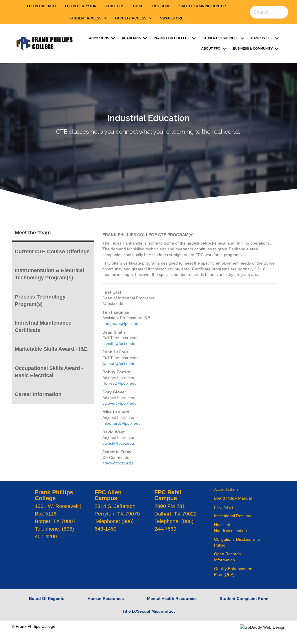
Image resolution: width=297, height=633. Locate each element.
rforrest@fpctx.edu (119, 383)
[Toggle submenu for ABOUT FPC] (224, 48)
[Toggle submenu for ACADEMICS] (145, 38)
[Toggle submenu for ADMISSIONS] (113, 38)
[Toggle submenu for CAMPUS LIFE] (276, 38)
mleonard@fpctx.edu (121, 423)
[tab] (53, 232)
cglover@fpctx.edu (119, 403)
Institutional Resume (232, 515)
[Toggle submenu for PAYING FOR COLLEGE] (193, 38)
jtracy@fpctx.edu (117, 463)
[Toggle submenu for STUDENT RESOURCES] (242, 38)
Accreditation (226, 489)
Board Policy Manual (233, 498)
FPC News (223, 507)
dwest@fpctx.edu (118, 443)
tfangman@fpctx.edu (121, 323)
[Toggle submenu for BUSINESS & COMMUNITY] (276, 48)
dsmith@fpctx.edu (118, 343)
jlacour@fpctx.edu (118, 363)
